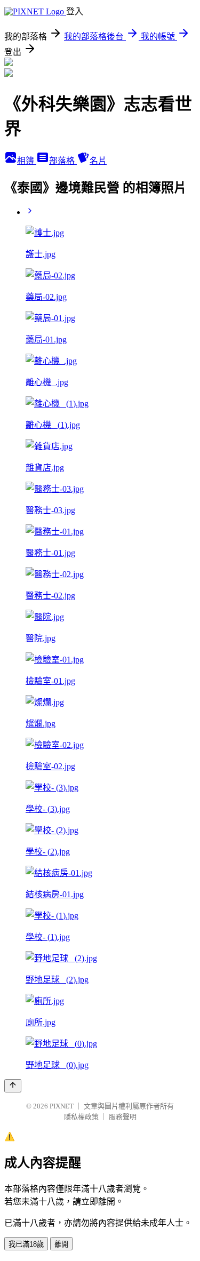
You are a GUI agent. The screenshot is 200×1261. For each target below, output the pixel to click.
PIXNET (62, 1106)
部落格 (63, 160)
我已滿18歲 (26, 1244)
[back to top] (12, 1085)
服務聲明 (123, 1117)
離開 (61, 1244)
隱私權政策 (81, 1117)
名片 (98, 160)
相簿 (26, 160)
